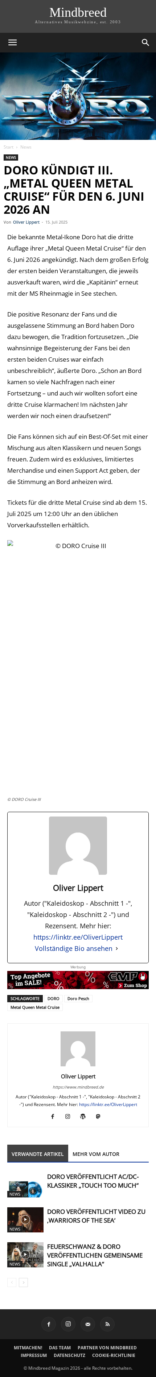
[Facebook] (55, 1116)
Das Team (60, 1348)
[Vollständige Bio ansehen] (116, 948)
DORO (53, 998)
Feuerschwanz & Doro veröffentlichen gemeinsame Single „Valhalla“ (95, 1255)
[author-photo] (78, 1066)
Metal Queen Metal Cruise (35, 1007)
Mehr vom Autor (96, 1153)
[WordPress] (86, 1116)
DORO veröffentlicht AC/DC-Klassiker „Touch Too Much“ (93, 1180)
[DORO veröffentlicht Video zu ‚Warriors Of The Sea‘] (25, 1219)
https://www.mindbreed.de (78, 1087)
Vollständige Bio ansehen (73, 948)
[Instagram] (71, 1116)
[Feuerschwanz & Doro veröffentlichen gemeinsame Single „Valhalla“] (25, 1254)
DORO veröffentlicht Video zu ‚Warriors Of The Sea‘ (96, 1215)
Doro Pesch (78, 998)
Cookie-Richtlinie (113, 1355)
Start (8, 147)
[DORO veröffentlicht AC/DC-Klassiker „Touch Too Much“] (25, 1184)
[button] (12, 42)
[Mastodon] (101, 1116)
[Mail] (88, 1324)
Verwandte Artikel (38, 1153)
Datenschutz (69, 1355)
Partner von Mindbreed (107, 1348)
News (26, 147)
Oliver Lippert (26, 222)
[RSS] (107, 1324)
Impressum (34, 1355)
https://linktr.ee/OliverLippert (78, 937)
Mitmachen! (28, 1348)
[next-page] (23, 1282)
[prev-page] (11, 1282)
